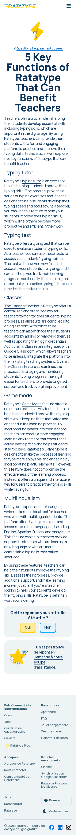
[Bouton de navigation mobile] (68, 6)
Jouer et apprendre (54, 725)
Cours (8, 715)
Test (7, 722)
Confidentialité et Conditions (16, 778)
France (54, 800)
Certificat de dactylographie (15, 729)
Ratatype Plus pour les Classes (54, 785)
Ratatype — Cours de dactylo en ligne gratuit (24, 827)
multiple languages (50, 506)
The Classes (14, 306)
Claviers (9, 738)
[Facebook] (52, 827)
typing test (41, 243)
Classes (47, 767)
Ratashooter (13, 804)
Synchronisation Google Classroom (54, 775)
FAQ (44, 718)
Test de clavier (51, 731)
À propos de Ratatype (19, 763)
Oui (28, 627)
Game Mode (32, 403)
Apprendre (48, 712)
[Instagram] (68, 827)
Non (47, 627)
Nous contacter (15, 770)
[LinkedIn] (60, 827)
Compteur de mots (54, 738)
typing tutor (31, 181)
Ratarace (10, 810)
